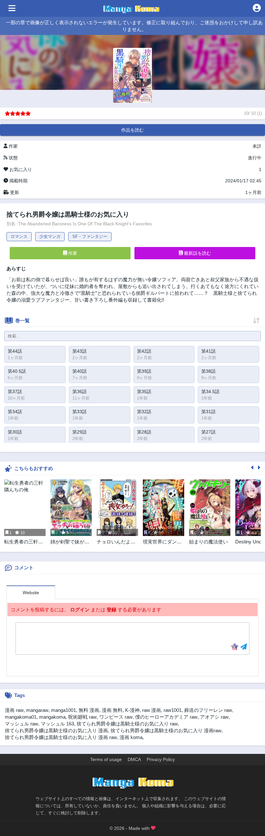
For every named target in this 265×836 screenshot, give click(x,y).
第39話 (144, 371)
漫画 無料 (112, 710)
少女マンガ (49, 236)
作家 (72, 253)
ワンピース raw (115, 717)
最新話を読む (197, 253)
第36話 (79, 391)
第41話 (208, 351)
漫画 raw (14, 710)
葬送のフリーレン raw (208, 710)
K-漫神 (132, 710)
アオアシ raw (214, 717)
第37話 (15, 391)
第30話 (15, 431)
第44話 (15, 351)
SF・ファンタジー (89, 236)
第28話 (144, 431)
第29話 (79, 431)
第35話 (144, 391)
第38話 (208, 371)
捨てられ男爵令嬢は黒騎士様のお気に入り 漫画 (56, 730)
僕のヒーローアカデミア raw (166, 717)
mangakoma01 (21, 717)
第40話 (79, 371)
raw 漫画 (151, 710)
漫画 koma (131, 737)
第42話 (144, 351)
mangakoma (52, 717)
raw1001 (173, 710)
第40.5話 (17, 371)
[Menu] (12, 8)
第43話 (79, 351)
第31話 (208, 411)
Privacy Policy (161, 759)
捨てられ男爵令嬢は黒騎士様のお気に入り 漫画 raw (61, 737)
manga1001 (63, 710)
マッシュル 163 (57, 723)
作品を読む (132, 130)
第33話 (79, 411)
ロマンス (19, 236)
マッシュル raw (21, 723)
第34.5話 (210, 391)
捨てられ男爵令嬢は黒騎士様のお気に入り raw (127, 723)
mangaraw (37, 710)
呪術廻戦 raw (82, 717)
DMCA (134, 759)
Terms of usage (106, 759)
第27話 (208, 431)
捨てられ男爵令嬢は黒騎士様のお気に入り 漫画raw (166, 730)
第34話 (15, 411)
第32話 (144, 411)
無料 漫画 (89, 710)
